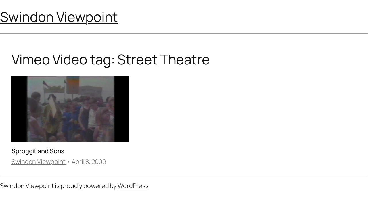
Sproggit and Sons (38, 151)
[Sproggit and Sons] (70, 110)
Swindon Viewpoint (59, 16)
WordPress (133, 185)
